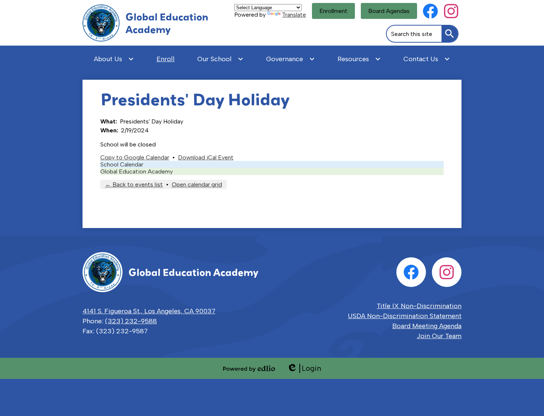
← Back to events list (134, 184)
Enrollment (333, 10)
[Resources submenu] (359, 59)
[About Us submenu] (114, 59)
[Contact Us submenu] (426, 59)
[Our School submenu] (220, 59)
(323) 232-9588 (131, 321)
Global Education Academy (136, 171)
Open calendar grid (197, 184)
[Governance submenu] (290, 59)
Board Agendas (389, 10)
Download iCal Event (206, 157)
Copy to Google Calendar (134, 157)
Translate (294, 14)
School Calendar (121, 164)
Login (304, 368)
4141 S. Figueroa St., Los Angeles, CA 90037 (149, 311)
